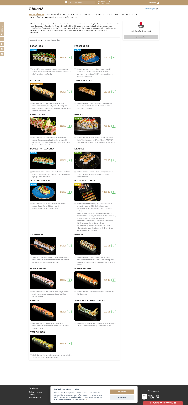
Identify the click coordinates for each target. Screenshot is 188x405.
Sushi (78, 14)
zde (85, 399)
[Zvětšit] (43, 57)
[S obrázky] (41, 40)
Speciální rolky (36, 14)
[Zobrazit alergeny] (59, 40)
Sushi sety (88, 14)
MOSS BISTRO (132, 14)
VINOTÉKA (119, 14)
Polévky (100, 14)
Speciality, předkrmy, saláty (60, 14)
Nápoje (109, 14)
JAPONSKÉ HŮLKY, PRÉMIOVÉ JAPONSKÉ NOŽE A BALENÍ (53, 17)
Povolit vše (122, 392)
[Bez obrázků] (39, 40)
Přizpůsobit (122, 397)
